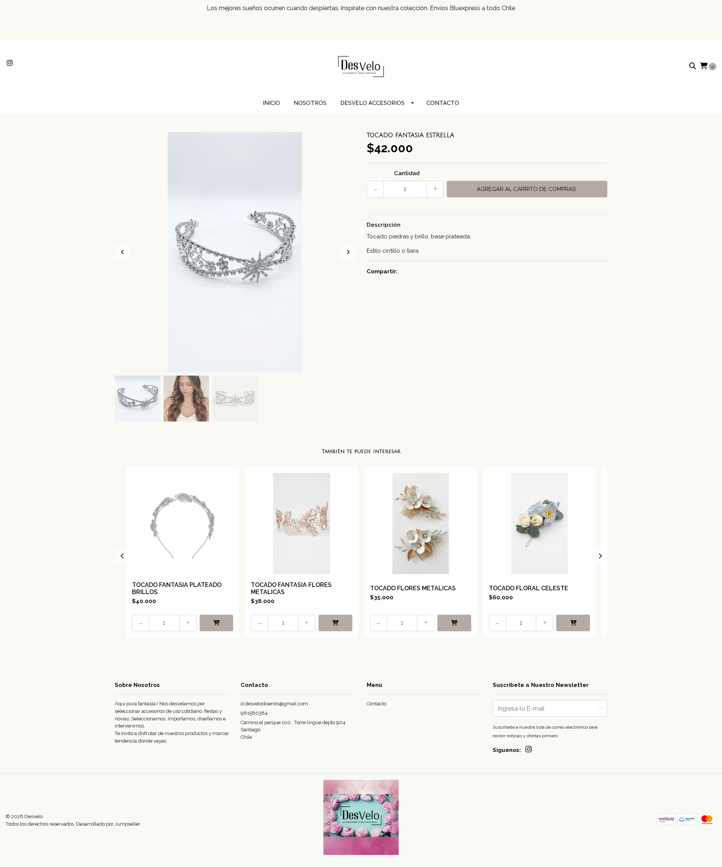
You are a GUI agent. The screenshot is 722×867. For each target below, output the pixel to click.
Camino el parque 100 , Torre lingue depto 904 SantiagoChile (293, 730)
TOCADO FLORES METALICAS (413, 588)
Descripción (383, 224)
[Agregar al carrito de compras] (217, 623)
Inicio (271, 103)
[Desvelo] (361, 66)
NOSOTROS (310, 103)
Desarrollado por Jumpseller (108, 824)
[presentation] (122, 252)
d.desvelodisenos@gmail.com (274, 703)
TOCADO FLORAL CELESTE (528, 588)
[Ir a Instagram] (10, 63)
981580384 (254, 713)
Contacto (442, 103)
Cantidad (407, 173)
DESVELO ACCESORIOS (372, 103)
